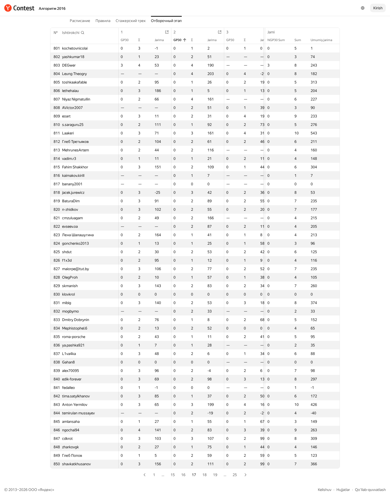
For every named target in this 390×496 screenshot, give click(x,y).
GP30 (125, 40)
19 (215, 475)
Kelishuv (324, 490)
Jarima (159, 40)
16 (183, 475)
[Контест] (19, 8)
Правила (103, 21)
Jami (271, 32)
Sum (297, 40)
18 (204, 475)
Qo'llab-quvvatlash (370, 490)
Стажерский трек (131, 21)
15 (173, 475)
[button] (73, 32)
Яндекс (46, 490)
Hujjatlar (343, 490)
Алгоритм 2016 (52, 8)
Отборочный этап (166, 21)
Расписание (80, 21)
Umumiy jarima (321, 40)
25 (235, 475)
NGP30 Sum (276, 40)
